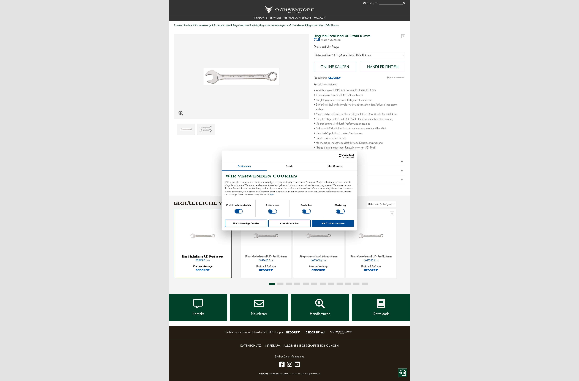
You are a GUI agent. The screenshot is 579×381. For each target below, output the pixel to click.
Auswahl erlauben (289, 223)
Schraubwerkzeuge (203, 25)
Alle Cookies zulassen (333, 223)
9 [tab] (340, 284)
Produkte (260, 17)
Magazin (319, 17)
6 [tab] (314, 284)
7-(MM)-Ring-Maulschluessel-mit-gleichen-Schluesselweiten (278, 25)
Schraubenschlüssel (222, 25)
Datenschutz (250, 345)
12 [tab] (365, 284)
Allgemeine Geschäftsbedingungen (311, 345)
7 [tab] (323, 284)
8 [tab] (331, 284)
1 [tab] (272, 284)
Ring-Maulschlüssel (241, 25)
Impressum (272, 345)
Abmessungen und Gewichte (332, 161)
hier (272, 194)
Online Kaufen (334, 67)
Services (275, 17)
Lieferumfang (323, 170)
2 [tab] (280, 284)
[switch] (272, 211)
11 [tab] (356, 284)
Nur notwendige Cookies (246, 223)
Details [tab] (289, 166)
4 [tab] (297, 284)
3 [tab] (289, 284)
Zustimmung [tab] (244, 166)
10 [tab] (348, 284)
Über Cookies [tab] (334, 166)
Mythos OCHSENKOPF (298, 17)
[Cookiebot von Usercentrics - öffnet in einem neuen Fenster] (341, 156)
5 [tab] (306, 284)
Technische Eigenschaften (330, 180)
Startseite (178, 25)
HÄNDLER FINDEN (383, 67)
